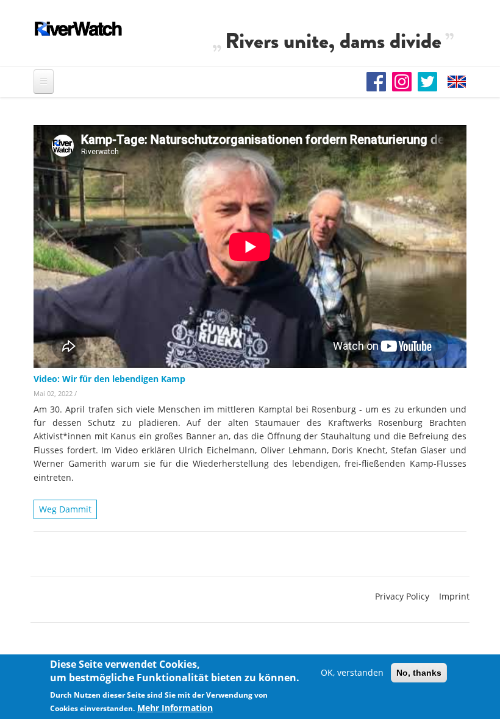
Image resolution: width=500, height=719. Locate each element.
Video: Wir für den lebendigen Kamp (109, 378)
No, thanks (418, 673)
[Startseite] (78, 28)
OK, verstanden (352, 672)
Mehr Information (175, 708)
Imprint (454, 596)
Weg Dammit (65, 509)
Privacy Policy (402, 596)
